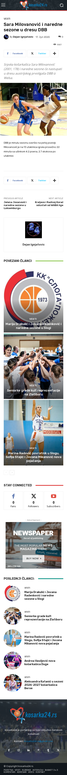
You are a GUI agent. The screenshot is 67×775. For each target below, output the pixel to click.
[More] (54, 53)
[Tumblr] (48, 750)
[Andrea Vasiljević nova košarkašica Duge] (13, 661)
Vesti (7, 19)
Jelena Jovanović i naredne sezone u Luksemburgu (15, 205)
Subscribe (53, 494)
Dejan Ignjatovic (23, 37)
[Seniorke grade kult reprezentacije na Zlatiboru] (33, 366)
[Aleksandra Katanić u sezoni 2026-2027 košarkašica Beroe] (13, 683)
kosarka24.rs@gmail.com (38, 741)
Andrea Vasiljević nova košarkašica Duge (39, 662)
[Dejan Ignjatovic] (7, 36)
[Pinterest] (38, 750)
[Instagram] (18, 750)
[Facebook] (8, 750)
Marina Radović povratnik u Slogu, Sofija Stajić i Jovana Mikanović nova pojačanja (33, 457)
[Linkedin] (28, 750)
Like (13, 494)
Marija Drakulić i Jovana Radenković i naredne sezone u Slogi (33, 325)
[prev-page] (6, 472)
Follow (33, 494)
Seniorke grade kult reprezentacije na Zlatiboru (33, 392)
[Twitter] (58, 750)
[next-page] (12, 472)
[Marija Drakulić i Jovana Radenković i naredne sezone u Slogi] (33, 299)
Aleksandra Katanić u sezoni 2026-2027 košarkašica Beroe (43, 685)
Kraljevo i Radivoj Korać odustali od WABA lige (49, 204)
